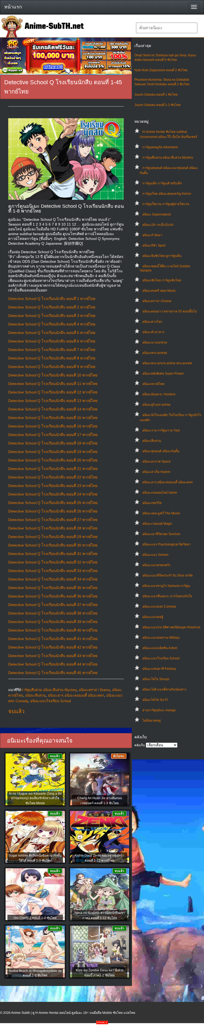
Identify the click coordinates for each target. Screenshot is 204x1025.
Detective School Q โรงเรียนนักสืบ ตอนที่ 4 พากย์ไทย (51, 324)
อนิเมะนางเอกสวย (154, 342)
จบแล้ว (16, 711)
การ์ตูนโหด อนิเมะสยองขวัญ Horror (166, 194)
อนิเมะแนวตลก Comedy (159, 606)
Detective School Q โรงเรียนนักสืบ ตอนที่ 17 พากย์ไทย (52, 435)
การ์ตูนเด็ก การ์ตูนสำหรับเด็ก (162, 183)
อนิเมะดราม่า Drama (156, 301)
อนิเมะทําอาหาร (153, 332)
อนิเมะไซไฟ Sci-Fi (155, 700)
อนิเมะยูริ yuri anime (156, 404)
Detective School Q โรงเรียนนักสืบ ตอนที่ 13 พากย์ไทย (52, 401)
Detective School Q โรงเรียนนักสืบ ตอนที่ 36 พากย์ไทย (52, 596)
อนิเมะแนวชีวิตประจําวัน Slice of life (167, 575)
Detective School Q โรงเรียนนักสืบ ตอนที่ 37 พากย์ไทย (52, 605)
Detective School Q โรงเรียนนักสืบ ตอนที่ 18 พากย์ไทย (52, 443)
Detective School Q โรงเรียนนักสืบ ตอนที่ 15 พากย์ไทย (52, 418)
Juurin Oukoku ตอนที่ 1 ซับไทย (156, 94)
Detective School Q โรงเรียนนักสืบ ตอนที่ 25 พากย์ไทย (52, 503)
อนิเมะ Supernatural (156, 214)
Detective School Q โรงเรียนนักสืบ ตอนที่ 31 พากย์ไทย (52, 554)
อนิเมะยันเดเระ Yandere (159, 394)
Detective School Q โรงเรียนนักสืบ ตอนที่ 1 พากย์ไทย (51, 299)
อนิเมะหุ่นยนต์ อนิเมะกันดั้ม (160, 451)
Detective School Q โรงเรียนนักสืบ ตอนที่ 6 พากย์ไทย (51, 341)
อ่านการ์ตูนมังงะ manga (159, 710)
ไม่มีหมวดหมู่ (151, 720)
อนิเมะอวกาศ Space (156, 461)
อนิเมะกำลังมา (152, 235)
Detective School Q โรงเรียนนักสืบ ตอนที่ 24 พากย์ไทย (52, 494)
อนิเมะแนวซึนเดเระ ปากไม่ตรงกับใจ (167, 596)
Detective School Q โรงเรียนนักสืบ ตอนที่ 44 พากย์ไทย (52, 664)
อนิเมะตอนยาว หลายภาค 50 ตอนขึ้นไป (169, 311)
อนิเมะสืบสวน (151, 441)
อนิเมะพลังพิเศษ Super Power (163, 373)
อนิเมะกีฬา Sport (153, 245)
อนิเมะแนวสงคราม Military (161, 637)
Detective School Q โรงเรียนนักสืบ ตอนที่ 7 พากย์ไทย (51, 350)
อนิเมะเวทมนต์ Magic (157, 524)
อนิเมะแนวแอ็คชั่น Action (159, 648)
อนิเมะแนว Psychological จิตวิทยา (166, 544)
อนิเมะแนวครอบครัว (156, 565)
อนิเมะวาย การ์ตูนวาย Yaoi (161, 430)
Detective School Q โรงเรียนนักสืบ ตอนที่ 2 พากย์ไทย (51, 307)
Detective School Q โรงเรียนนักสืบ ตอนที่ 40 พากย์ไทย (52, 630)
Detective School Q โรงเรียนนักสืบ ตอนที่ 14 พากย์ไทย (52, 409)
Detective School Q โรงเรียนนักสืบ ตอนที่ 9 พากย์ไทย (51, 367)
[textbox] (166, 28)
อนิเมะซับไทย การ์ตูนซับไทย (161, 280)
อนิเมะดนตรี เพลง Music (159, 291)
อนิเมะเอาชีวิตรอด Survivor (161, 534)
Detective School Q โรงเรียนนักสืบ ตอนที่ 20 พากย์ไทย (52, 460)
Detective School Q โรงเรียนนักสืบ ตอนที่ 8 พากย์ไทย (51, 358)
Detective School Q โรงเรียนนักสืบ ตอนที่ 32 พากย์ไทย (52, 562)
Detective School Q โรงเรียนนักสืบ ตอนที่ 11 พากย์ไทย (52, 384)
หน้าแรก (13, 7)
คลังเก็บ (139, 745)
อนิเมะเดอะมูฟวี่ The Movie (161, 513)
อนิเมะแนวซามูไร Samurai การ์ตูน (166, 586)
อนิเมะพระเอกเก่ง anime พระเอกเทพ (167, 363)
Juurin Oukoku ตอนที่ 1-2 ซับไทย (157, 105)
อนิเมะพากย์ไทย (153, 384)
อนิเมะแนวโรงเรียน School (161, 658)
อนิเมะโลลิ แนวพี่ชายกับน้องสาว (164, 689)
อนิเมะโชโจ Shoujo (155, 679)
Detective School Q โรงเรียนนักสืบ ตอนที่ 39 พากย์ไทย (52, 622)
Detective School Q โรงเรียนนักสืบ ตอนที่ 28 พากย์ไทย (52, 528)
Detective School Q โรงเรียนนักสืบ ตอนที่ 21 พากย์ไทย (52, 469)
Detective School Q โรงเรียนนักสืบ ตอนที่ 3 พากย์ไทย (51, 316)
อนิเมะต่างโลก (152, 322)
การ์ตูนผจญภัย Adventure (160, 147)
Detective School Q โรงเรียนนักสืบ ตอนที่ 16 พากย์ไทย (52, 426)
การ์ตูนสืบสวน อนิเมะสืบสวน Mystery (167, 157)
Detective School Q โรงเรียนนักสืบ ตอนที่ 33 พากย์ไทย (52, 571)
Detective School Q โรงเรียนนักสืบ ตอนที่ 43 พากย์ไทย (52, 656)
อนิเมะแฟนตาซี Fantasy (159, 669)
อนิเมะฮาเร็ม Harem (156, 472)
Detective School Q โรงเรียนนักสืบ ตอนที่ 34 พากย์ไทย (52, 579)
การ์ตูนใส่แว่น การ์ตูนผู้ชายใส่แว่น (165, 204)
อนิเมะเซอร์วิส (152, 503)
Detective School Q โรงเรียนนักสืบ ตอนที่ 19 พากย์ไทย (52, 452)
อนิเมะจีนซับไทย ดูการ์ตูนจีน (161, 256)
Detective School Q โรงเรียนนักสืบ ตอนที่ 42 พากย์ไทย (52, 647)
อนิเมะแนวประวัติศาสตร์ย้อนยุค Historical (171, 627)
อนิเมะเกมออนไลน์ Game (159, 492)
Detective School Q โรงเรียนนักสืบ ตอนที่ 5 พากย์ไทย (51, 333)
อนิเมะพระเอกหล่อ (154, 353)
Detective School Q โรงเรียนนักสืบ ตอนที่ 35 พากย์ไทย (52, 588)
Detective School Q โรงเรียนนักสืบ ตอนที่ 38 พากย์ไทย (52, 613)
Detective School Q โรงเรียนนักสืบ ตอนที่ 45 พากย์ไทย (52, 673)
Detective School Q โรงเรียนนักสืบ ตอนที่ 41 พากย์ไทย (52, 639)
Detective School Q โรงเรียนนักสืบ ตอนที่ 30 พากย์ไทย (52, 545)
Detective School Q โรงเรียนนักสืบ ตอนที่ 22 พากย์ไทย (52, 477)
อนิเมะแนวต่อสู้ (152, 617)
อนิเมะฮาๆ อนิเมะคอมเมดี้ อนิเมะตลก (167, 482)
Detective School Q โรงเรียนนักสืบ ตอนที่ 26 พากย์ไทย (52, 511)
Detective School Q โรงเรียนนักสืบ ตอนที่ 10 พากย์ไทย (52, 375)
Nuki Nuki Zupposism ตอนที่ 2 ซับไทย (161, 70)
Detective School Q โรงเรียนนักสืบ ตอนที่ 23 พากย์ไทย (52, 486)
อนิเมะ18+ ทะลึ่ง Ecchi (157, 225)
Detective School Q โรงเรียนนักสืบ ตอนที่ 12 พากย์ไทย (52, 392)
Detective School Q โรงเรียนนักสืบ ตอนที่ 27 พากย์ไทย (52, 520)
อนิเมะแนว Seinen (155, 555)
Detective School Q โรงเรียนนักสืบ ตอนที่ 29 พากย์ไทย (52, 537)
